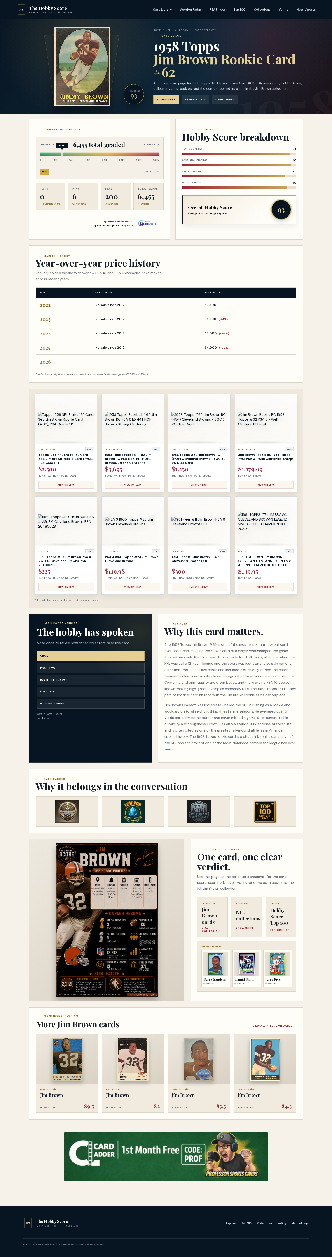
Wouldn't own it (53, 703)
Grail (44, 655)
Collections (262, 10)
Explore (231, 1223)
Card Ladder (225, 99)
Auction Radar (190, 10)
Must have (48, 667)
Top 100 (239, 10)
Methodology (300, 1223)
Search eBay (166, 99)
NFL (168, 30)
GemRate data (195, 99)
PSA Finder (217, 10)
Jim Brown (183, 30)
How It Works (306, 10)
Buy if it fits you (53, 679)
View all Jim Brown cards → (274, 1025)
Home (157, 30)
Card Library (162, 10)
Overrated (48, 691)
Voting (283, 10)
